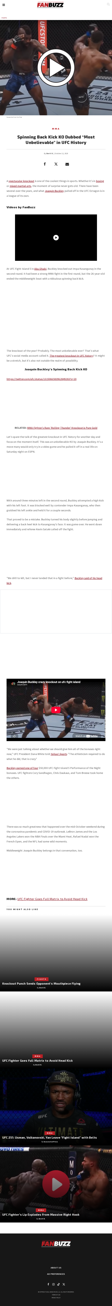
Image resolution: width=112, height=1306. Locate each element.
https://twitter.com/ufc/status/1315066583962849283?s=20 (41, 379)
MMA (56, 128)
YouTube (19, 117)
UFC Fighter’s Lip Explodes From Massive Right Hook (40, 1214)
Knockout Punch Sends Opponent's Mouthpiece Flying (41, 983)
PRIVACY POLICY (56, 1298)
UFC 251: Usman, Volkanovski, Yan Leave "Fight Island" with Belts (49, 1137)
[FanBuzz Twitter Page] (63, 1284)
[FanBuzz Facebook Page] (48, 1284)
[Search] (108, 4)
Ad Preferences (56, 1274)
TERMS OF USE (56, 1295)
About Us (56, 1267)
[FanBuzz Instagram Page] (53, 1284)
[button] (4, 5)
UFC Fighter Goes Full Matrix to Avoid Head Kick (52, 899)
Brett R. (49, 153)
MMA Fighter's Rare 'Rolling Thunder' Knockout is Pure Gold (62, 427)
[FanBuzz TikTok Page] (58, 1284)
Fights (4, 18)
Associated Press (51, 1142)
